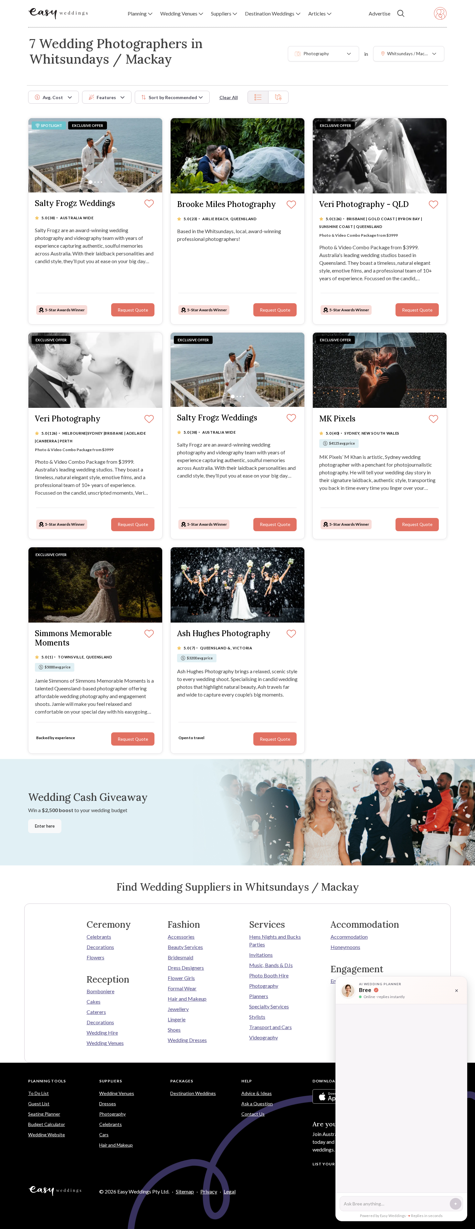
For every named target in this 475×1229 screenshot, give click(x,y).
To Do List (38, 1093)
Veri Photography (67, 419)
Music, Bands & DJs (271, 965)
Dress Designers (186, 968)
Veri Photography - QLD (364, 204)
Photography (263, 986)
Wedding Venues (105, 1043)
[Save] (149, 204)
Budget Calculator (46, 1124)
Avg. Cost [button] (53, 97)
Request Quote (133, 310)
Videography (263, 1037)
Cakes (93, 1001)
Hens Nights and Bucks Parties (275, 940)
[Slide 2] (95, 182)
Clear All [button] (228, 97)
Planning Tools (47, 1081)
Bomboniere (100, 991)
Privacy (208, 1191)
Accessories (181, 937)
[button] (140, 13)
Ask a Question (257, 1103)
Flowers (95, 957)
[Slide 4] (101, 182)
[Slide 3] (98, 182)
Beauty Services (185, 947)
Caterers (96, 1012)
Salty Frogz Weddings (75, 203)
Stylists (257, 1017)
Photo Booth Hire (269, 975)
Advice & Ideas (256, 1093)
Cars (104, 1134)
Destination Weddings (193, 1093)
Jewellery (178, 1009)
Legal (230, 1191)
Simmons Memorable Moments (73, 638)
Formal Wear (182, 988)
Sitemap (185, 1191)
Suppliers (110, 1081)
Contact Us (253, 1114)
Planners (258, 996)
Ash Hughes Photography (223, 633)
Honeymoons (345, 947)
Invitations (261, 955)
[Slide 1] (90, 182)
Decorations (100, 947)
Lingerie (176, 1019)
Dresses (107, 1103)
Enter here (45, 826)
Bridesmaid (180, 957)
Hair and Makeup (187, 999)
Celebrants (99, 937)
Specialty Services (269, 1006)
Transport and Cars (270, 1027)
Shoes (174, 1030)
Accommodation (349, 937)
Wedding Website (46, 1134)
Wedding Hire (102, 1032)
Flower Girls (181, 978)
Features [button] (106, 97)
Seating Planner (44, 1114)
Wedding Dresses (187, 1040)
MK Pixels (337, 419)
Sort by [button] (173, 97)
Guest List (38, 1103)
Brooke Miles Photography (226, 204)
